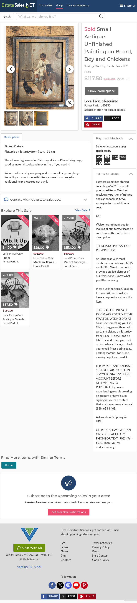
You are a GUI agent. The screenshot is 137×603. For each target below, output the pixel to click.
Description (11, 137)
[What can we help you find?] (101, 16)
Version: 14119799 (29, 567)
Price (87, 72)
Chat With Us (32, 548)
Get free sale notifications (68, 512)
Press (95, 551)
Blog (63, 555)
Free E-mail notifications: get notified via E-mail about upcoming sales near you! (90, 532)
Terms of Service (102, 542)
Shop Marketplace (101, 91)
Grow (64, 551)
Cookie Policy (100, 559)
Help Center (99, 555)
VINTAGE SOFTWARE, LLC (38, 555)
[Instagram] (68, 585)
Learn (64, 547)
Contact (66, 559)
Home (9, 465)
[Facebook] (52, 585)
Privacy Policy (100, 547)
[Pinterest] (84, 585)
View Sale (81, 210)
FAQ (64, 542)
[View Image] (11, 118)
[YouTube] (76, 585)
